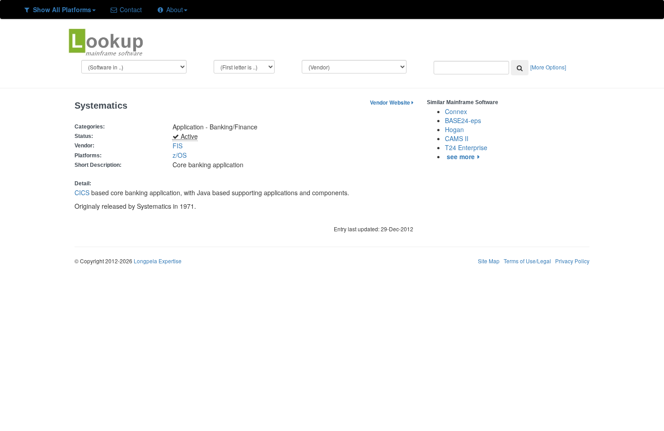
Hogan (454, 129)
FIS (177, 145)
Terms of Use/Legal (527, 261)
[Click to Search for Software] (519, 67)
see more (461, 156)
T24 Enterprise (466, 147)
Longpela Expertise (158, 261)
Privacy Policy (572, 261)
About (173, 9)
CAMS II (456, 138)
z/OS (181, 155)
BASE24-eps (463, 120)
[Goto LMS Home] (106, 41)
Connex (456, 111)
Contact (130, 9)
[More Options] (548, 67)
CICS (82, 192)
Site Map (489, 261)
